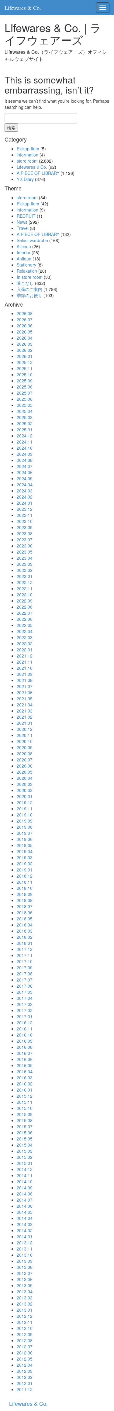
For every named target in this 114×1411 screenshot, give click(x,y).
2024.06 (25, 472)
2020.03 (25, 784)
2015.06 (25, 1132)
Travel (23, 228)
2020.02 (25, 790)
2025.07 (25, 393)
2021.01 (25, 723)
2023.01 (25, 576)
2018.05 (25, 918)
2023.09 (25, 527)
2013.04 (25, 1291)
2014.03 (25, 1224)
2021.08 (25, 680)
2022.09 (25, 601)
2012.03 (25, 1371)
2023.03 (25, 564)
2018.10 (25, 888)
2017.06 (25, 986)
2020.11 (25, 735)
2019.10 (25, 815)
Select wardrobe (32, 240)
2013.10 (25, 1255)
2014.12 (25, 1169)
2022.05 (25, 625)
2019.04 (25, 851)
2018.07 (25, 906)
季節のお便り (29, 295)
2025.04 (25, 411)
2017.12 (25, 949)
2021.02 (25, 717)
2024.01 (25, 503)
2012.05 (25, 1359)
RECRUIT (26, 216)
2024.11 (25, 442)
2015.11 (25, 1102)
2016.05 (25, 1065)
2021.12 (25, 656)
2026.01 (25, 356)
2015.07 (25, 1126)
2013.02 (25, 1304)
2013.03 (25, 1298)
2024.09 (25, 454)
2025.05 (25, 405)
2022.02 (25, 643)
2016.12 (25, 1022)
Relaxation (27, 271)
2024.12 (25, 436)
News (22, 222)
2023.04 (25, 558)
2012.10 (25, 1328)
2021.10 (25, 668)
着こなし (25, 283)
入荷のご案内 (29, 289)
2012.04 (25, 1365)
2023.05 (25, 552)
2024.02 (25, 497)
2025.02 (25, 423)
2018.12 (25, 876)
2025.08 (25, 387)
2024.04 (25, 484)
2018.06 (25, 912)
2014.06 (25, 1206)
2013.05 (25, 1285)
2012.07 (25, 1346)
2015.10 (25, 1108)
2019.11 (25, 808)
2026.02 (25, 350)
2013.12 (25, 1243)
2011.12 (25, 1389)
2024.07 (25, 466)
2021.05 (25, 698)
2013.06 (25, 1279)
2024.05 (25, 478)
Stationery (26, 265)
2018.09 (25, 894)
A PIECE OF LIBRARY (38, 173)
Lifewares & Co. (23, 7)
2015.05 (25, 1139)
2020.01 (25, 796)
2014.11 (25, 1175)
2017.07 (25, 980)
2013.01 (25, 1310)
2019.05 (25, 845)
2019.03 (25, 857)
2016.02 (25, 1084)
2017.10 (25, 961)
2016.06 (25, 1059)
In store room (30, 277)
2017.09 (25, 967)
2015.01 (25, 1163)
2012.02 (25, 1377)
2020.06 (25, 766)
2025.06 (25, 399)
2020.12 (25, 729)
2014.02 (25, 1230)
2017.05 (25, 992)
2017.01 (25, 1016)
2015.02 (25, 1157)
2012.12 (25, 1316)
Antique (24, 259)
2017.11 (25, 955)
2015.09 (25, 1114)
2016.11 (25, 1029)
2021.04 (25, 705)
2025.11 (25, 368)
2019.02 (25, 863)
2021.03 (25, 711)
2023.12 (25, 509)
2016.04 (25, 1071)
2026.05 (25, 332)
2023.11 (25, 515)
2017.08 (25, 974)
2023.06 (25, 546)
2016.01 (25, 1090)
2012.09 (25, 1334)
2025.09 (25, 381)
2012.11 (25, 1322)
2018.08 (25, 900)
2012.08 (25, 1340)
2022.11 (25, 588)
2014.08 (25, 1194)
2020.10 (25, 741)
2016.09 (25, 1041)
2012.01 (25, 1383)
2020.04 (25, 778)
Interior (23, 252)
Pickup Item (28, 149)
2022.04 (25, 631)
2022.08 (25, 607)
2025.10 (25, 374)
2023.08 (25, 533)
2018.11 (25, 882)
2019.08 (25, 827)
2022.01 (25, 650)
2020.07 (25, 760)
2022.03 (25, 637)
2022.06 (25, 619)
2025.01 (25, 429)
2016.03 (25, 1077)
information (27, 155)
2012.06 (25, 1353)
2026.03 (25, 344)
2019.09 (25, 821)
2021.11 (25, 662)
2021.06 (25, 692)
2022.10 (25, 594)
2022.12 (25, 582)
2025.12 (25, 362)
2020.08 (25, 753)
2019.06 (25, 839)
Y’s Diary (25, 179)
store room (27, 161)
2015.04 (25, 1145)
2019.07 (25, 833)
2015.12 (25, 1096)
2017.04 (25, 998)
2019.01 (25, 870)
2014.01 (25, 1236)
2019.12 (25, 802)
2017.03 (25, 1004)
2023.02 (25, 570)
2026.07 (25, 319)
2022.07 (25, 613)
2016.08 (25, 1047)
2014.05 (25, 1212)
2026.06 (25, 325)
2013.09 (25, 1261)
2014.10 (25, 1181)
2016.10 (25, 1035)
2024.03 (25, 491)
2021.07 (25, 686)
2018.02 (25, 937)
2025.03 (25, 417)
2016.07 (25, 1053)
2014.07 (25, 1200)
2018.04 (25, 925)
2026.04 (25, 338)
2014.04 (25, 1218)
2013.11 (25, 1249)
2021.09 (25, 674)
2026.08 (25, 313)
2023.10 (25, 521)
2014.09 (25, 1187)
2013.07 (25, 1273)
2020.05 (25, 772)
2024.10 (25, 448)
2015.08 (25, 1120)
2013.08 (25, 1267)
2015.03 (25, 1151)
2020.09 (25, 747)
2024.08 (25, 460)
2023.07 (25, 539)
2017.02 (25, 1010)
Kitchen (24, 246)
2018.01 (25, 943)
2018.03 (25, 931)
